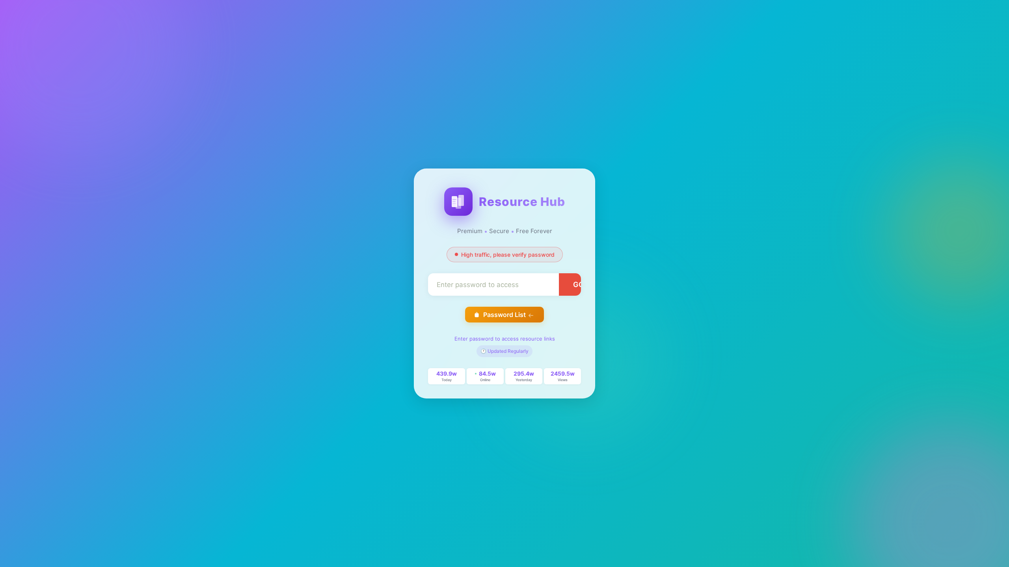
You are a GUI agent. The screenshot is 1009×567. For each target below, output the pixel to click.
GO (578, 284)
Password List (504, 315)
